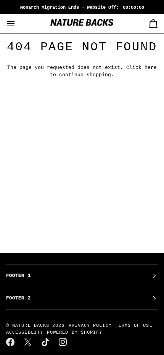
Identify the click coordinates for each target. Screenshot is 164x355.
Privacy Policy (90, 325)
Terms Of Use (134, 325)
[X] (28, 342)
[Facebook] (10, 342)
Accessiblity (24, 332)
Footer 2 (18, 298)
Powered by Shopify (74, 332)
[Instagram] (63, 342)
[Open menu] (17, 24)
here (151, 67)
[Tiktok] (45, 342)
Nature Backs (32, 325)
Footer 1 (18, 275)
